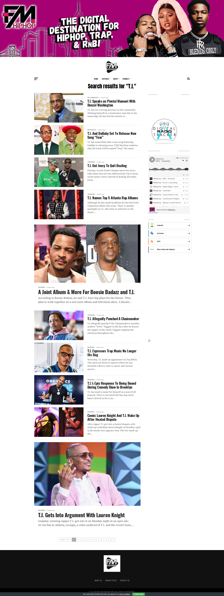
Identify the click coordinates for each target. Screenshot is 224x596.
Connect (126, 78)
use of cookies (125, 594)
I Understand (138, 594)
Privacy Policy (111, 580)
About (115, 78)
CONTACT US (125, 580)
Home (96, 78)
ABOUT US (98, 580)
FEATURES (105, 78)
